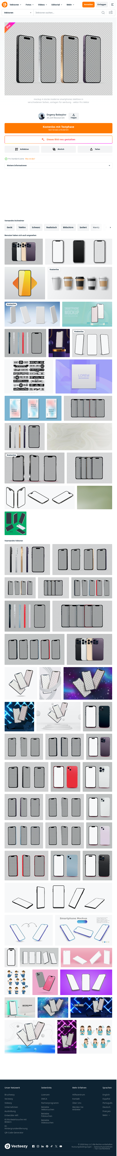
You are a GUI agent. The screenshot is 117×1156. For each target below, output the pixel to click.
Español (104, 1097)
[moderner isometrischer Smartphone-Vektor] (15, 522)
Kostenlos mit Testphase (58, 128)
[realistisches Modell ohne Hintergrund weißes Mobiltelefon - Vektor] (24, 745)
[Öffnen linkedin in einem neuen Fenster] (42, 1145)
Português (105, 1101)
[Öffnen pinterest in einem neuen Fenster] (47, 1145)
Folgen (74, 117)
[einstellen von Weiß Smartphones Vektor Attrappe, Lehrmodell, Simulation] (86, 956)
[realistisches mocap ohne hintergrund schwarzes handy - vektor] (34, 466)
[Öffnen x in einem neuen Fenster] (56, 1145)
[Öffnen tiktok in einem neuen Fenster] (52, 1145)
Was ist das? (30, 159)
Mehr (69, 4)
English (104, 1093)
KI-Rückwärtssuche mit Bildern (16, 1119)
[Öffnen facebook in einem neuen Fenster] (33, 1145)
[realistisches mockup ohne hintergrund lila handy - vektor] (99, 745)
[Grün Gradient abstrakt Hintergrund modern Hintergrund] (94, 496)
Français (104, 1109)
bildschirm (68, 226)
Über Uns (76, 1101)
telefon (22, 226)
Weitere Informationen (17, 164)
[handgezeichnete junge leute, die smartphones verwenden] (17, 981)
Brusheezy (10, 1093)
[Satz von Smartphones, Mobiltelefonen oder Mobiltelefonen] (78, 250)
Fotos (28, 4)
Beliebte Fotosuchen (46, 1113)
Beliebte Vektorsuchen (47, 1106)
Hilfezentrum (78, 1093)
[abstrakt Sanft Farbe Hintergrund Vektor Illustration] (84, 375)
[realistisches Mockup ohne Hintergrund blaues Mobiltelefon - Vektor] (24, 834)
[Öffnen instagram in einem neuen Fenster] (38, 1145)
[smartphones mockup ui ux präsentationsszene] (87, 312)
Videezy (8, 1101)
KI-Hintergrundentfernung (16, 1125)
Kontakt (76, 1097)
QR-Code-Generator (14, 1131)
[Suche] (103, 12)
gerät (9, 226)
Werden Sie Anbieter (77, 1106)
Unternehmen (11, 1105)
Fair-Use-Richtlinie (100, 1147)
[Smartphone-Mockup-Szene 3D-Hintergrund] (59, 341)
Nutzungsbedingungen (79, 1145)
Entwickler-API (11, 1114)
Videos (41, 4)
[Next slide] (105, 226)
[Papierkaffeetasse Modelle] (79, 281)
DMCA (44, 1097)
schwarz (36, 226)
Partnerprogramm (50, 1101)
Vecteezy (9, 1097)
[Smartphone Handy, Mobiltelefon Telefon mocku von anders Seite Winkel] (58, 896)
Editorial (56, 4)
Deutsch (104, 1105)
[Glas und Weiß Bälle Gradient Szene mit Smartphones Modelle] (30, 1035)
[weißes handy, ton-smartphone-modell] (32, 312)
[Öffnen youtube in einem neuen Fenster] (61, 1145)
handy (96, 226)
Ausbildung (10, 1109)
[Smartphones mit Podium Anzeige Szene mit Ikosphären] (58, 715)
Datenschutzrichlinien (101, 1145)
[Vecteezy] (4, 4)
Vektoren (14, 4)
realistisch (51, 226)
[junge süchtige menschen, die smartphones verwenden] (95, 1035)
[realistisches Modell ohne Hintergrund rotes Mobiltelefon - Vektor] (65, 775)
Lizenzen (45, 1093)
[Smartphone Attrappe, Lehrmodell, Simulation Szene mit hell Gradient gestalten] (20, 1006)
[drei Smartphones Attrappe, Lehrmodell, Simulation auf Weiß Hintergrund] (21, 682)
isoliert (83, 226)
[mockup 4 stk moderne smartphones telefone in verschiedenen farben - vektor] (24, 250)
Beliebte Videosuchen (47, 1119)
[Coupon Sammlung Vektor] (29, 375)
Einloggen (101, 4)
